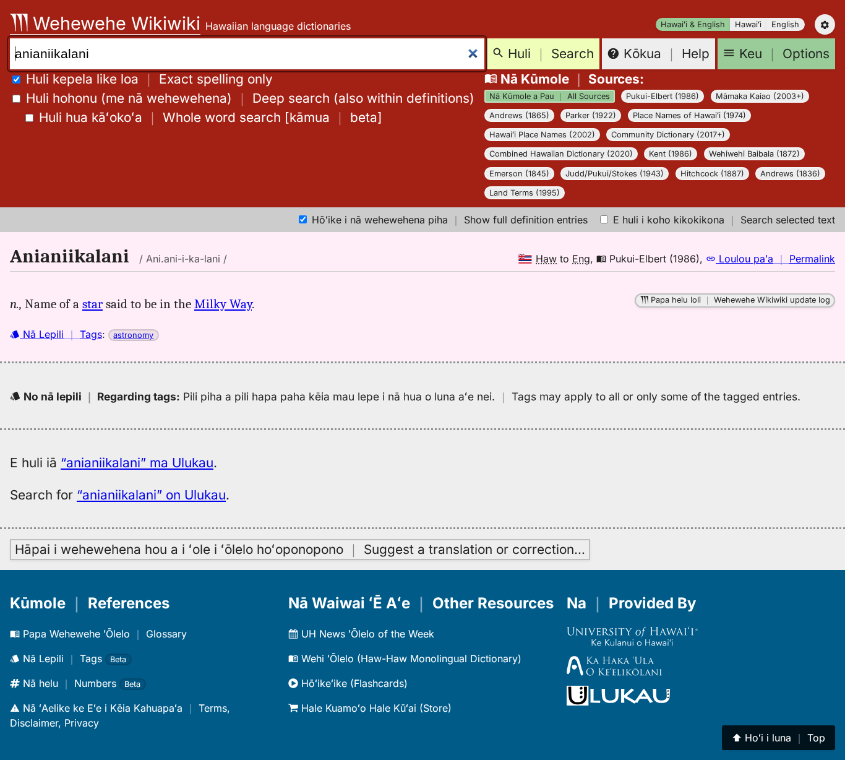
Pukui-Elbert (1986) (662, 96)
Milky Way (223, 303)
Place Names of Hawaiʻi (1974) (689, 115)
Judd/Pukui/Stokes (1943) (614, 173)
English (785, 24)
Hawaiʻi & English (693, 24)
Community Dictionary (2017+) (668, 134)
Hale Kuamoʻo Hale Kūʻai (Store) (375, 708)
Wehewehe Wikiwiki (114, 23)
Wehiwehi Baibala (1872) (754, 153)
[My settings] (825, 24)
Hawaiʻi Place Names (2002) (542, 134)
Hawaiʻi (748, 24)
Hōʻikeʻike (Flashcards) (353, 683)
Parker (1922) (590, 115)
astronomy (133, 335)
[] (210, 117)
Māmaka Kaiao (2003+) (760, 96)
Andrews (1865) (519, 115)
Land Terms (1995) (524, 192)
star (92, 303)
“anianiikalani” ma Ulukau (137, 462)
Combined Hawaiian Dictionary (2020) (561, 153)
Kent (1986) (670, 153)
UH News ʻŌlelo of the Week (366, 634)
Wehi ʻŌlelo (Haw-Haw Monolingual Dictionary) (409, 658)
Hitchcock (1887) (712, 173)
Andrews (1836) (790, 173)
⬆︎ (778, 738)
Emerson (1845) (519, 173)
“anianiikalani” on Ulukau (151, 495)
